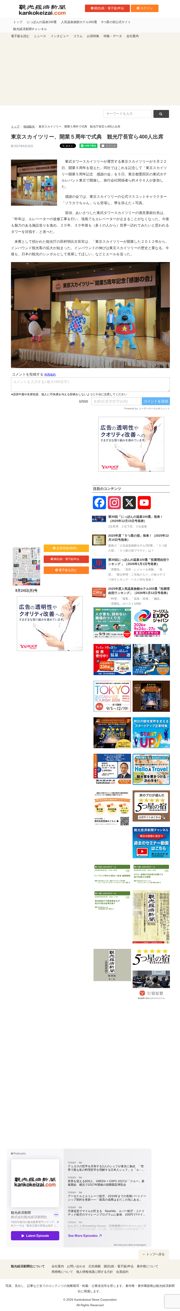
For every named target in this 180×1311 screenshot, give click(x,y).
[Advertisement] (90, 72)
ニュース (40, 36)
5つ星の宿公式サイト (116, 22)
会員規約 (122, 1271)
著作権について (147, 1266)
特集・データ (113, 36)
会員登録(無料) (66, 548)
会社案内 (132, 36)
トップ (17, 22)
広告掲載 (94, 1266)
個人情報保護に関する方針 (94, 1271)
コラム (78, 36)
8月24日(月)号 (26, 590)
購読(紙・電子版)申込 (109, 8)
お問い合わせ (76, 1266)
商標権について (62, 1271)
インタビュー (59, 36)
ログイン (146, 8)
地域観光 (29, 126)
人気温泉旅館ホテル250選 (79, 22)
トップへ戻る (155, 1254)
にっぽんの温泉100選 (42, 22)
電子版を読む (20, 36)
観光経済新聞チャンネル (30, 29)
